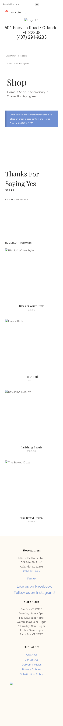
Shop (22, 92)
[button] (58, 46)
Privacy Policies (31, 669)
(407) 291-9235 (31, 570)
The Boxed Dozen (31, 518)
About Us (31, 654)
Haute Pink (31, 377)
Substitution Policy (31, 674)
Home (11, 92)
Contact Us (31, 659)
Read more (23, 309)
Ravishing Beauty (31, 447)
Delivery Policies (31, 664)
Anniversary (37, 92)
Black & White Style (31, 306)
